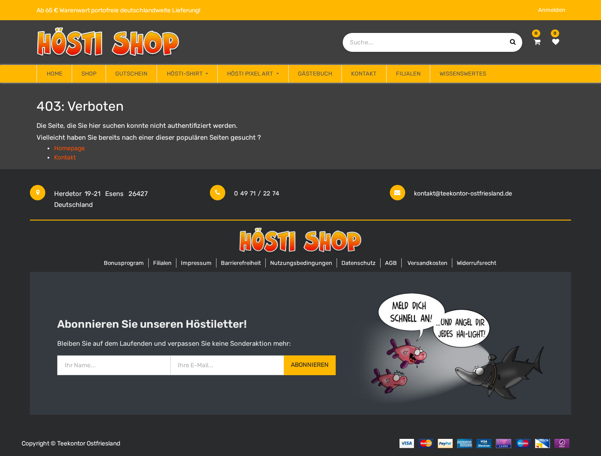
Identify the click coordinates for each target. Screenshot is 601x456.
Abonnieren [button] (310, 365)
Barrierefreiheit (241, 263)
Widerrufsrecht (476, 263)
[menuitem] (54, 74)
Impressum (196, 263)
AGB (391, 263)
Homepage (69, 148)
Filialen (162, 263)
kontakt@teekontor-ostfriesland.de (463, 193)
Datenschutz (358, 263)
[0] (537, 42)
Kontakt (65, 157)
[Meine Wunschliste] (555, 42)
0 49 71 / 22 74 (256, 193)
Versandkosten (427, 263)
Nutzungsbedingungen (301, 263)
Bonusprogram (124, 263)
